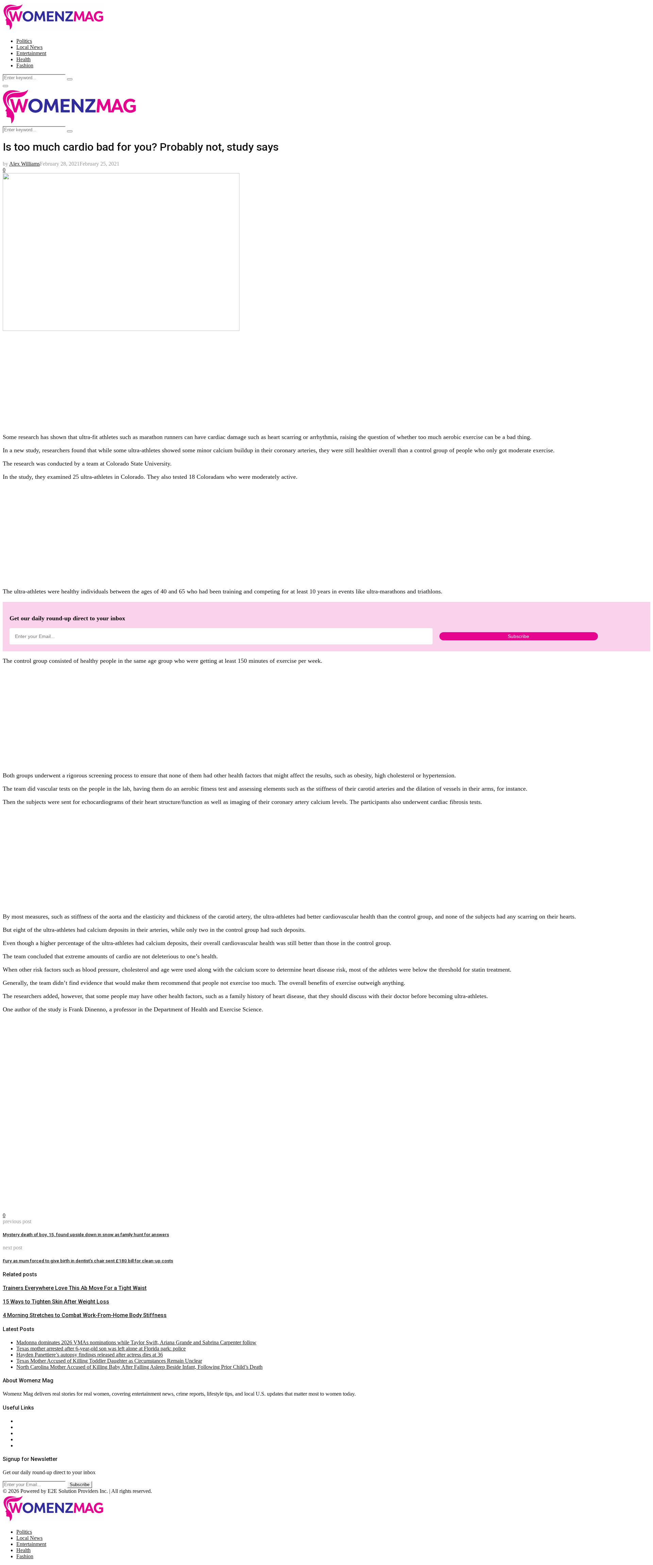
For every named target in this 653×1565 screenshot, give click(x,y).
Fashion (24, 65)
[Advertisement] (207, 379)
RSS (21, 1445)
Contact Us (28, 1427)
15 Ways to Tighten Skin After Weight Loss (56, 1301)
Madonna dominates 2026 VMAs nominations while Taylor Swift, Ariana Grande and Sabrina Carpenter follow (136, 1342)
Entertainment (31, 53)
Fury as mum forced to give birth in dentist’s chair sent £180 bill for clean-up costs (88, 1260)
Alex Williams (24, 164)
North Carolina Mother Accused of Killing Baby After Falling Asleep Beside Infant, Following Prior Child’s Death (139, 1367)
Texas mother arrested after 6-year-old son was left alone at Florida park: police (101, 1348)
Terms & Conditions (38, 1439)
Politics (24, 41)
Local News (29, 47)
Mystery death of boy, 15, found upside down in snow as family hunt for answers (86, 1234)
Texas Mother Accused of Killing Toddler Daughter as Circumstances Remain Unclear (109, 1361)
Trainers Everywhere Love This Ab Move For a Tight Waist (75, 1288)
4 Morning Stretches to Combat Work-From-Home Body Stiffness (85, 1315)
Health (23, 59)
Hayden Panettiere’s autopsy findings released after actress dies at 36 (89, 1355)
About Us (26, 1421)
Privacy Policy (32, 1433)
